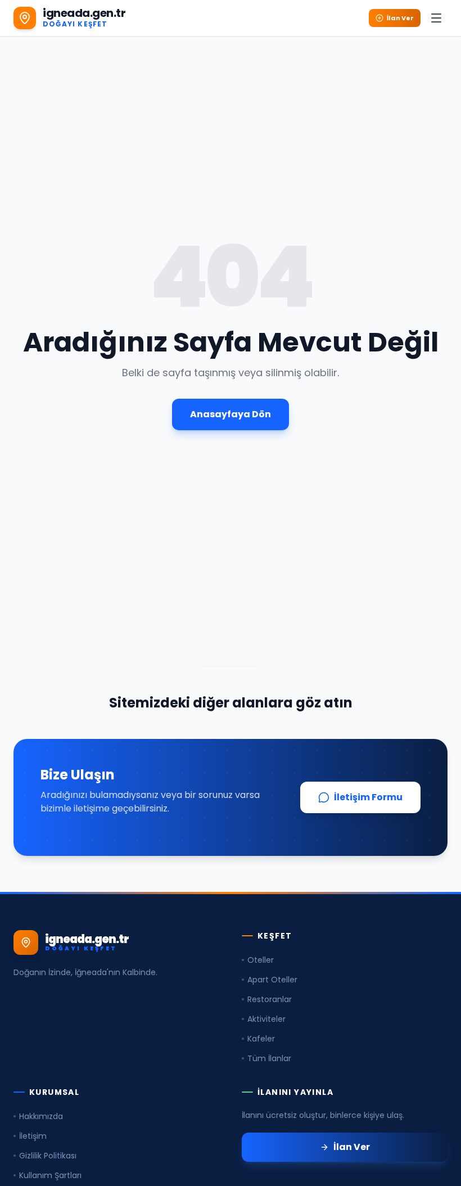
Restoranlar (269, 999)
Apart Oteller (272, 979)
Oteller (260, 960)
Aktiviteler (266, 1019)
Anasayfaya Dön (230, 414)
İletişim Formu (368, 797)
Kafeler (261, 1038)
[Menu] (436, 18)
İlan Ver (400, 17)
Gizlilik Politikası (47, 1155)
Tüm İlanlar (269, 1058)
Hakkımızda (41, 1116)
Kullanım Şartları (50, 1175)
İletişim (33, 1136)
